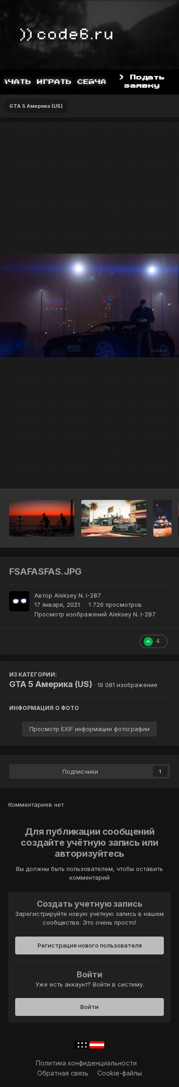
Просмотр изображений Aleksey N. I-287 (95, 614)
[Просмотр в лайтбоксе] (89, 305)
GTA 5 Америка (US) (50, 684)
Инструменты (137, 472)
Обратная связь (63, 1073)
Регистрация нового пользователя (90, 945)
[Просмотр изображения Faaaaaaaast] (113, 518)
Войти (89, 1006)
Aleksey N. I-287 (77, 595)
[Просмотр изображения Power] (162, 518)
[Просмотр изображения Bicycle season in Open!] (41, 518)
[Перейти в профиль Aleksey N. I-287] (19, 601)
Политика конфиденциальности (86, 1063)
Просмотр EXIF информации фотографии (89, 728)
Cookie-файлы (119, 1073)
